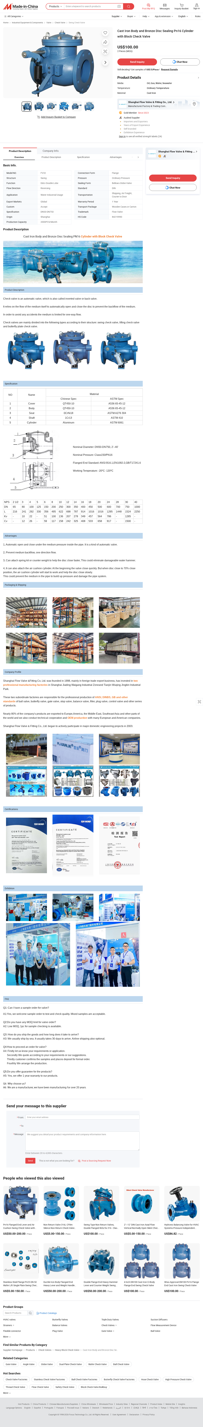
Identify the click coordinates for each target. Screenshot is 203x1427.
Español (37, 1407)
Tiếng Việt (174, 1407)
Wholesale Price (106, 1404)
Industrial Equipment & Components (27, 22)
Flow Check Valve (40, 1387)
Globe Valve (47, 1364)
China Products (39, 1404)
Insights (181, 1404)
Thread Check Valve (15, 1387)
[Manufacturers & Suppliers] (20, 6)
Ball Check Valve (121, 1364)
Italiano (85, 1407)
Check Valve (60, 22)
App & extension (163, 16)
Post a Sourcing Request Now (94, 1160)
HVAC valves (9, 1319)
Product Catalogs (48, 1313)
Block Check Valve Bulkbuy (94, 1387)
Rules (197, 16)
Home (5, 22)
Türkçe (163, 1407)
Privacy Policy (149, 1414)
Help (145, 16)
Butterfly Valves (60, 1319)
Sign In (122, 136)
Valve (48, 22)
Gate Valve (107, 1330)
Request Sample (169, 69)
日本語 (136, 1407)
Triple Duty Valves (110, 1319)
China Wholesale (88, 1404)
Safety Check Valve (65, 1387)
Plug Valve (57, 1330)
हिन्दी (144, 1407)
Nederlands (107, 1407)
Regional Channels (139, 1404)
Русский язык (73, 1407)
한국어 (127, 1407)
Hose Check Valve (150, 1379)
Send (30, 1160)
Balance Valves (59, 1325)
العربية (118, 1407)
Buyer (130, 16)
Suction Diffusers (159, 1319)
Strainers (7, 1325)
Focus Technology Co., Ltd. (80, 1414)
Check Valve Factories (16, 1379)
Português (48, 1407)
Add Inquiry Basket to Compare (58, 117)
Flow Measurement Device (163, 1325)
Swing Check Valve (77, 22)
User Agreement (119, 1414)
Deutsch (95, 1407)
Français (60, 1407)
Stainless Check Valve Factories (49, 1379)
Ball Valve (155, 1330)
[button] (132, 157)
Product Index (156, 1404)
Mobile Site (170, 1404)
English (27, 1407)
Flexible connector (12, 1330)
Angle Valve (28, 1364)
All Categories (14, 16)
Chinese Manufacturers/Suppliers (63, 1404)
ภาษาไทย (153, 1407)
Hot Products (23, 1404)
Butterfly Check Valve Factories (119, 1379)
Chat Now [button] (182, 61)
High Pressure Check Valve (178, 1379)
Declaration (134, 1414)
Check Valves (108, 1325)
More (6, 1392)
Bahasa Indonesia (189, 1407)
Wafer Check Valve (97, 1364)
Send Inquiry (137, 61)
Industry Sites (122, 1404)
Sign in (196, 8)
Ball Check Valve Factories (84, 1379)
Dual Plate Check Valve (70, 1364)
